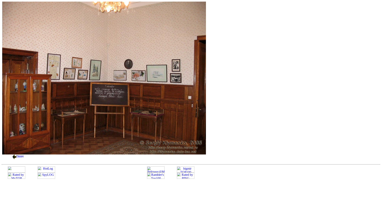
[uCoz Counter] (16, 171)
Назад (20, 155)
